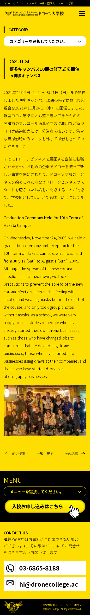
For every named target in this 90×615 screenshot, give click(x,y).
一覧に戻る (45, 453)
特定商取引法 (50, 605)
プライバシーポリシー (72, 605)
